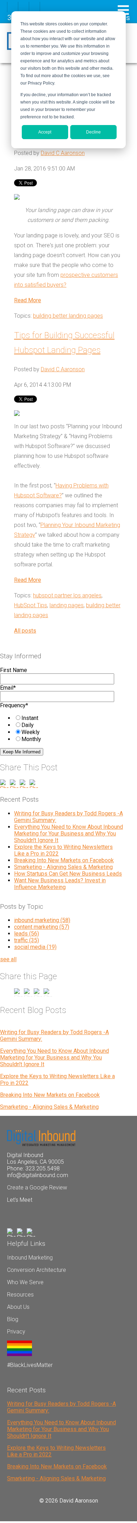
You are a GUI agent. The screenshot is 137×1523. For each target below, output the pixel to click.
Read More (27, 300)
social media (35, 947)
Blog (12, 1319)
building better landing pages (68, 315)
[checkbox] (60, 728)
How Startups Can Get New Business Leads (68, 873)
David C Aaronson (63, 153)
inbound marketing (42, 920)
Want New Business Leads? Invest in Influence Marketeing (60, 883)
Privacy (16, 1331)
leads (26, 933)
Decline (93, 132)
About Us (18, 1307)
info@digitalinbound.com (37, 1175)
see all (8, 959)
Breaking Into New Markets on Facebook (64, 860)
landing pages (67, 605)
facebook (12, 7)
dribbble (23, 7)
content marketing (41, 927)
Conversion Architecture (36, 1270)
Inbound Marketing (30, 1257)
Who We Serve (25, 1282)
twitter (34, 7)
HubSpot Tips (30, 605)
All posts (25, 630)
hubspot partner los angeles (67, 595)
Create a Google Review (37, 1187)
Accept (44, 132)
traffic (26, 940)
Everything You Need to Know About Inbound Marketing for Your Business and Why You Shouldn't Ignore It (68, 833)
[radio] (67, 717)
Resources (20, 1294)
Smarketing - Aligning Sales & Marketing (63, 867)
